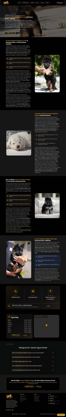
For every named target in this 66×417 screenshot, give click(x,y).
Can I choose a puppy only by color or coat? (21, 361)
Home (19, 2)
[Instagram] (8, 410)
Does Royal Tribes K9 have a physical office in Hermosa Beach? (26, 357)
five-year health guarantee (54, 279)
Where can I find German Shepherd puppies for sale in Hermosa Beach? (28, 352)
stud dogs (18, 102)
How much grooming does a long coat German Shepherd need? (26, 370)
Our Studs (32, 2)
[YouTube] (12, 410)
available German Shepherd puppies (48, 160)
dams (21, 102)
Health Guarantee (23, 399)
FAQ (8, 222)
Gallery (42, 2)
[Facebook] (7, 410)
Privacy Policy (36, 399)
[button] (38, 2)
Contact (47, 2)
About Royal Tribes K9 (23, 398)
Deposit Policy (36, 397)
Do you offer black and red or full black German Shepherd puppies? (27, 365)
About (37, 2)
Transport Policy (36, 398)
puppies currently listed (46, 280)
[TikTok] (10, 410)
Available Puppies (25, 2)
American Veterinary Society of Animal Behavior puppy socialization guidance (18, 225)
